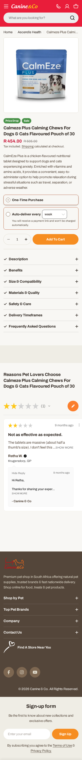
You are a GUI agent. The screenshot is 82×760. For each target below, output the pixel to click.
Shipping (28, 146)
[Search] (72, 17)
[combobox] (41, 18)
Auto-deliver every (27, 214)
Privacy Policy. (41, 751)
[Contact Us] (58, 6)
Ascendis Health (29, 32)
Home (7, 32)
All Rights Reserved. (64, 689)
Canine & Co (39, 689)
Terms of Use (62, 745)
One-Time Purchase (27, 200)
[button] (49, 406)
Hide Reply (18, 473)
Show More (64, 447)
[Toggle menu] (6, 6)
